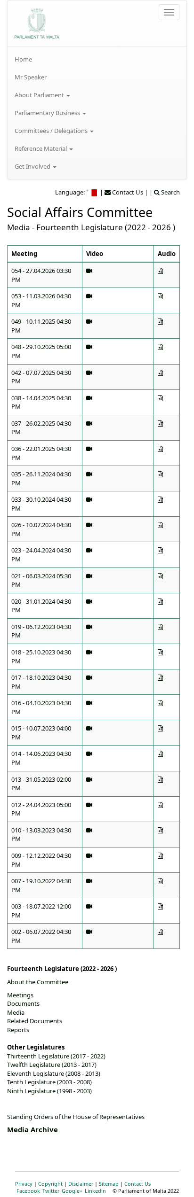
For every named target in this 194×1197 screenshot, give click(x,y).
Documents (23, 1003)
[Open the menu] (169, 12)
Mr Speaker (31, 77)
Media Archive (32, 1129)
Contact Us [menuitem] (127, 192)
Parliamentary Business (48, 113)
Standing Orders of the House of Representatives (76, 1116)
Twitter (50, 1190)
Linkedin (95, 1190)
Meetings (20, 995)
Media (15, 1012)
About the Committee (37, 982)
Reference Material (41, 148)
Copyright (50, 1183)
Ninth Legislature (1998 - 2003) (49, 1091)
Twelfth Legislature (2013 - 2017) (52, 1064)
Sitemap (109, 1183)
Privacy (23, 1183)
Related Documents (34, 1021)
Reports (18, 1030)
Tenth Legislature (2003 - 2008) (49, 1082)
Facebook (28, 1190)
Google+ (72, 1190)
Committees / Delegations (52, 130)
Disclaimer (80, 1183)
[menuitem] (97, 59)
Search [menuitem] (170, 192)
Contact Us (137, 1183)
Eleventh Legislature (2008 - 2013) (53, 1073)
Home (23, 59)
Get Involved (33, 166)
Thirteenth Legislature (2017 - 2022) (56, 1056)
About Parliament (40, 95)
